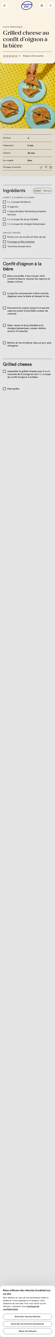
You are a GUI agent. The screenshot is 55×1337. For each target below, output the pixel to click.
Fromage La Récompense (20, 242)
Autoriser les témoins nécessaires (27, 1324)
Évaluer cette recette (33, 56)
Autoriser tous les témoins (27, 1317)
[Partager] (45, 166)
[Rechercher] (51, 5)
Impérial (37, 191)
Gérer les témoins (27, 1331)
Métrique (47, 191)
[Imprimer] (50, 167)
